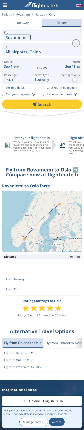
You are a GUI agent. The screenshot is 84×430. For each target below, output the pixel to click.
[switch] (76, 43)
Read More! (64, 414)
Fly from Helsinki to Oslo (20, 353)
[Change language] (78, 5)
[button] (5, 5)
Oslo (52, 14)
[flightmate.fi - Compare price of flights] (41, 5)
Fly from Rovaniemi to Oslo (22, 367)
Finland (7, 14)
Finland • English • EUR (46, 401)
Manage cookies (34, 422)
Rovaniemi (23, 14)
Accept (56, 422)
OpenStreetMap (67, 251)
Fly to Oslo (13, 289)
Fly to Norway (15, 279)
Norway (40, 14)
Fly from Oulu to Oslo (18, 360)
